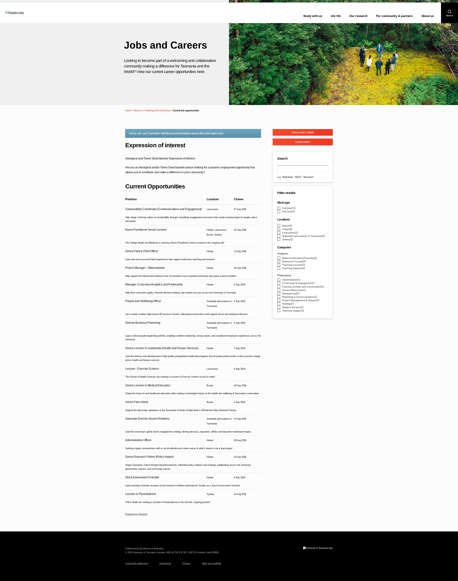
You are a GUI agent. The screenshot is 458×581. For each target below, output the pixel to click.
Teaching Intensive (293, 268)
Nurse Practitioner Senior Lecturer (146, 229)
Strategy (287, 303)
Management (290, 293)
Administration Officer (138, 440)
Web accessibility (211, 563)
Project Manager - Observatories (145, 267)
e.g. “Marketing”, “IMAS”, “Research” (295, 177)
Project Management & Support (300, 300)
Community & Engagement (298, 283)
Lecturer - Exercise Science (142, 368)
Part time (288, 211)
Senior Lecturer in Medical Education (147, 385)
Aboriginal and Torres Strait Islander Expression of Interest (160, 158)
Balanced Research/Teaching (299, 258)
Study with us (312, 16)
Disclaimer (165, 563)
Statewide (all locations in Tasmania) (303, 236)
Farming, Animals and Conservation (302, 286)
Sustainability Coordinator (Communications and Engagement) (163, 209)
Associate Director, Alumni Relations (147, 418)
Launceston (289, 232)
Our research (358, 16)
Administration (291, 279)
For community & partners (394, 16)
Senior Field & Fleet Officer (141, 251)
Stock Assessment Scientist (142, 477)
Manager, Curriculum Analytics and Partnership (153, 284)
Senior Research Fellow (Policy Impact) (149, 456)
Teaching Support (292, 310)
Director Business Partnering (142, 322)
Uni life (336, 16)
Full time (288, 208)
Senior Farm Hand (136, 401)
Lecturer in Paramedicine (140, 493)
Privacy (186, 563)
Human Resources (293, 290)
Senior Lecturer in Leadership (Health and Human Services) (161, 348)
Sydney (287, 239)
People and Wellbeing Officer (143, 301)
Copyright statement (136, 563)
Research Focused (293, 261)
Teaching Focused (293, 264)
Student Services (292, 307)
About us (427, 16)
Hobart (286, 229)
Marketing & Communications (299, 296)
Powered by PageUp (136, 514)
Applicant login (303, 132)
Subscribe (302, 142)
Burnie (286, 225)
